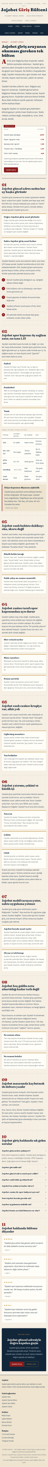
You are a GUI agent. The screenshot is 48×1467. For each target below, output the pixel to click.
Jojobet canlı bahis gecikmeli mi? (17, 1180)
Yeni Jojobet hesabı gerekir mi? (16, 1198)
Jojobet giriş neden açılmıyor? (16, 1151)
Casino (37, 26)
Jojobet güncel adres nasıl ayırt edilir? (20, 1173)
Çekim (20, 33)
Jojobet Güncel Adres (9, 1400)
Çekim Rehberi (7, 1419)
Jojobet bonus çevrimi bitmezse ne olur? (21, 1210)
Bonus (35, 33)
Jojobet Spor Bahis (8, 1403)
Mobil (27, 33)
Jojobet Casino (7, 1406)
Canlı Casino (10, 33)
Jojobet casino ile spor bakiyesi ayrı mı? (21, 1192)
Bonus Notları (7, 1422)
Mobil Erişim (6, 1415)
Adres (10, 26)
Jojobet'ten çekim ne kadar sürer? (18, 1186)
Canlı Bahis (27, 26)
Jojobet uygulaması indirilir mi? (16, 1204)
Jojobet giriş (11, 170)
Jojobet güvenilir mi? (12, 1167)
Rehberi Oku (31, 1364)
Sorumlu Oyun (7, 1425)
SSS (41, 33)
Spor (17, 26)
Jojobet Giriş (17, 1364)
